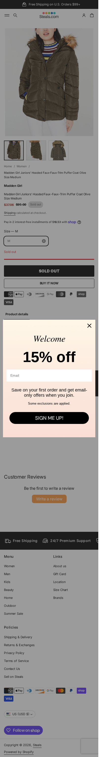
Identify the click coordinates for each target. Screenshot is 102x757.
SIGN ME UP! (49, 418)
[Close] (89, 326)
